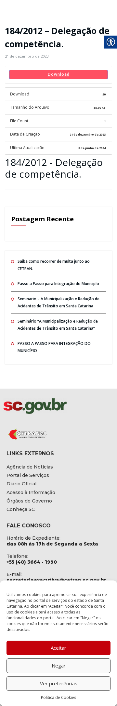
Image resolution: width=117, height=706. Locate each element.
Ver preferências (58, 683)
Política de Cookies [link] (58, 697)
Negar (59, 665)
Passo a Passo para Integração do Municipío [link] (58, 283)
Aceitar (58, 648)
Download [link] (59, 74)
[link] (26, 56)
